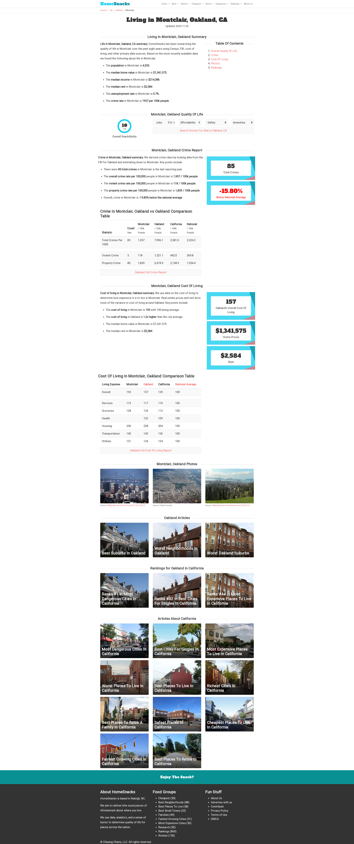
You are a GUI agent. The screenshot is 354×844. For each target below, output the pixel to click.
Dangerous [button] (221, 3)
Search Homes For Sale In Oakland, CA (203, 130)
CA (111, 10)
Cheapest (164, 798)
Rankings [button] (235, 3)
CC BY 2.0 (245, 505)
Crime (214, 55)
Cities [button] (165, 3)
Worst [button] (208, 3)
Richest (163, 835)
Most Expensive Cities (172, 823)
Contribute (217, 806)
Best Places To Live (170, 806)
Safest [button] (184, 3)
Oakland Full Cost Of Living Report (151, 450)
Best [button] (174, 3)
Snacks (115, 4)
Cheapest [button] (196, 3)
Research (164, 827)
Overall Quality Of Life (224, 51)
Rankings (216, 67)
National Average (185, 384)
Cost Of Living (219, 59)
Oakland (119, 10)
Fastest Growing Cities (172, 819)
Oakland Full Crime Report (151, 272)
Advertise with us (221, 802)
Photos (215, 63)
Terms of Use (219, 814)
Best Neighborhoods (171, 802)
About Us (248, 3)
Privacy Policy (219, 810)
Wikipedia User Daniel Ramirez (225, 505)
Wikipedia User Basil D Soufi (119, 505)
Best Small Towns (169, 810)
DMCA (215, 819)
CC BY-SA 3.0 (139, 505)
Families (163, 814)
